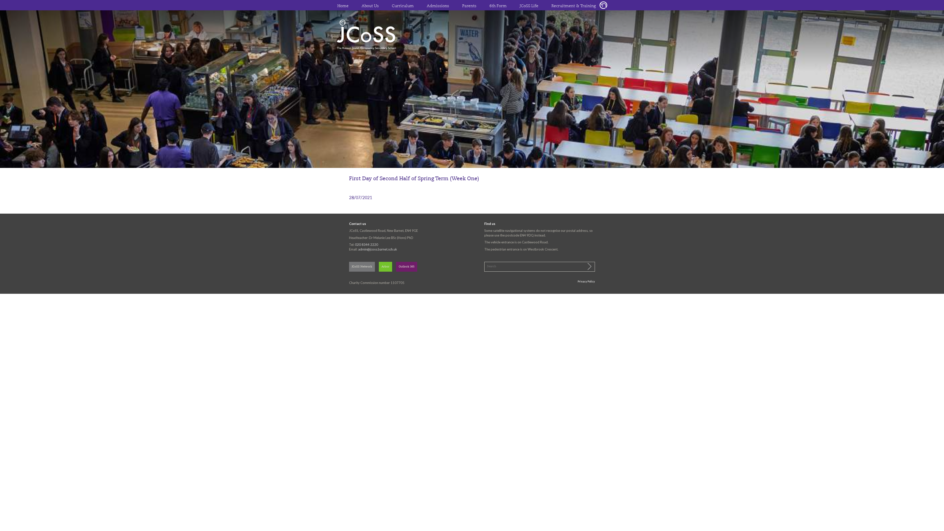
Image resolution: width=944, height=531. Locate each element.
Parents (469, 6)
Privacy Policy (586, 281)
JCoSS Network (362, 267)
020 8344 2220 (366, 245)
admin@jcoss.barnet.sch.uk (377, 249)
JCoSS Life (529, 6)
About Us (370, 6)
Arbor (385, 267)
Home (343, 6)
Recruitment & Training (573, 6)
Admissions (438, 6)
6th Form (498, 6)
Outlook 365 (406, 267)
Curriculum (403, 6)
